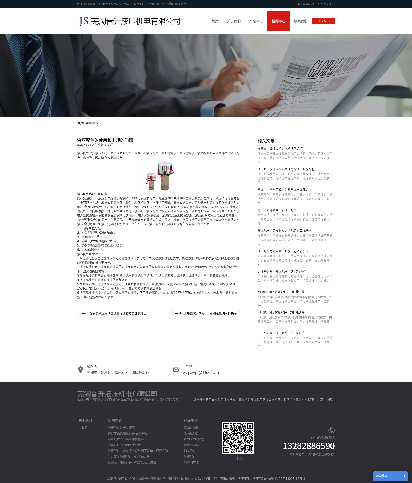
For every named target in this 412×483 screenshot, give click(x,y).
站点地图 (204, 478)
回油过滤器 (191, 427)
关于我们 (85, 420)
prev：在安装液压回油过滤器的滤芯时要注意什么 (113, 313)
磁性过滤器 (191, 444)
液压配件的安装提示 (121, 427)
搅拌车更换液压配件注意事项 (127, 433)
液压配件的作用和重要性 (124, 444)
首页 (80, 123)
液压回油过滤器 (263, 478)
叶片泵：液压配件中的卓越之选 (129, 456)
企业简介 (84, 427)
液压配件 (83, 193)
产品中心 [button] (256, 21)
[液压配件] (159, 176)
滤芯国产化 (191, 462)
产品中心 (191, 420)
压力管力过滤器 (194, 439)
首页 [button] (215, 21)
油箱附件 (190, 450)
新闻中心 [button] (278, 21)
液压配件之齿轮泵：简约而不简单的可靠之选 (138, 450)
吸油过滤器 (191, 433)
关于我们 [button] (234, 21)
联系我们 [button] (301, 21)
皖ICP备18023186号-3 (290, 478)
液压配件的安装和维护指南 (126, 439)
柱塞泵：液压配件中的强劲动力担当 (132, 462)
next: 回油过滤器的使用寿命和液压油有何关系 (206, 313)
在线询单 (323, 21)
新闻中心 (92, 123)
